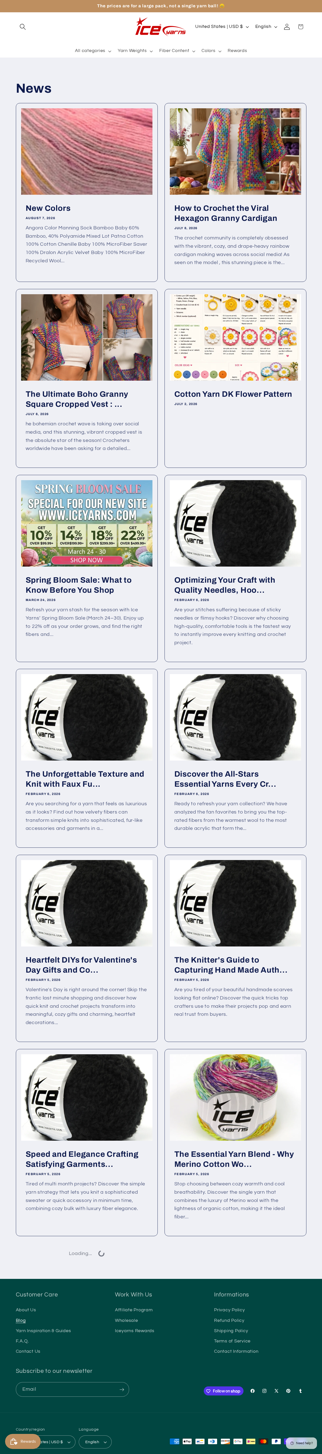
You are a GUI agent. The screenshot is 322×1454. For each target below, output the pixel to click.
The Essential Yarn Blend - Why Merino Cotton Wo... (234, 1159)
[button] (23, 27)
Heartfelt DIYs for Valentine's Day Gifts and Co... (81, 965)
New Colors (47, 208)
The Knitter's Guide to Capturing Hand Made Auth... (231, 965)
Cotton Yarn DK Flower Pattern (233, 394)
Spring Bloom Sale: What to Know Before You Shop (78, 585)
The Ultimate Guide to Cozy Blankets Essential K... (78, 1353)
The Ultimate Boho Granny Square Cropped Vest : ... (76, 399)
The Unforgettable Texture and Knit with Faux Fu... (84, 779)
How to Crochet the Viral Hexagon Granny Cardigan (225, 213)
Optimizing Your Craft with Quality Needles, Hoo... (224, 585)
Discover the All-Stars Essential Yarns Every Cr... (225, 779)
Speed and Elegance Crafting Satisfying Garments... (81, 1159)
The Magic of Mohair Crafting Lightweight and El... (230, 1353)
